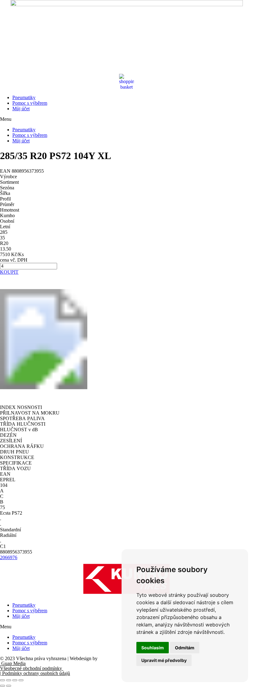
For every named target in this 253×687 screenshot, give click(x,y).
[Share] (8, 680)
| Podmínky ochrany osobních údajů (35, 673)
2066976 (8, 557)
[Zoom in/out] (21, 680)
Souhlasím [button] (152, 647)
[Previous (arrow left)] (2, 686)
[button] (126, 119)
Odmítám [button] (184, 647)
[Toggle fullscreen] (14, 680)
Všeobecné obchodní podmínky (31, 668)
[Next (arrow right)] (8, 686)
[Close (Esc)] (2, 680)
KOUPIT (9, 272)
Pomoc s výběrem (29, 103)
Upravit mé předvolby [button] (164, 660)
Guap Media (13, 663)
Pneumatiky (23, 97)
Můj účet (21, 108)
